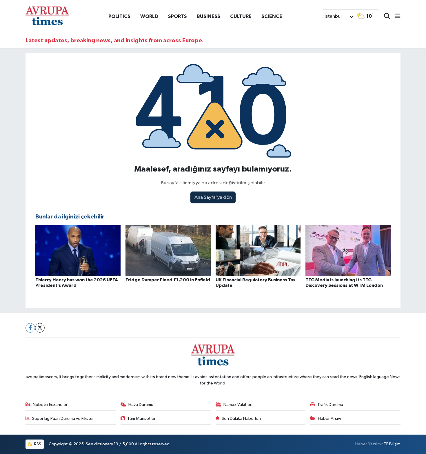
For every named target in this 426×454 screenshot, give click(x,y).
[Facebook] (30, 328)
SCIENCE (271, 16)
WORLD (149, 16)
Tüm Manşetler (141, 418)
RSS (37, 444)
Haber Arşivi (329, 418)
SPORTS (177, 16)
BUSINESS (208, 16)
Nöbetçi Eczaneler (50, 404)
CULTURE (241, 16)
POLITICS (119, 16)
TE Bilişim (392, 444)
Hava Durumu (140, 404)
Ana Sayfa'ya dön (213, 197)
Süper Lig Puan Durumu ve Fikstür (63, 418)
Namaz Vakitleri (237, 404)
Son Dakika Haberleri (241, 418)
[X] (40, 328)
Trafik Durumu (330, 404)
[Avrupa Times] (47, 16)
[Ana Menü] (395, 16)
